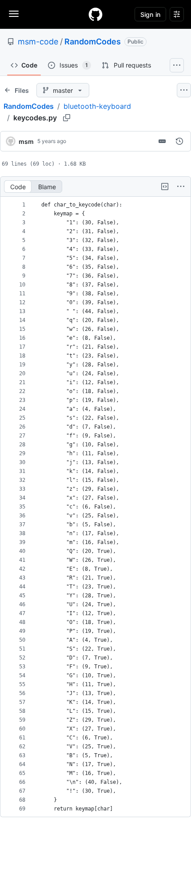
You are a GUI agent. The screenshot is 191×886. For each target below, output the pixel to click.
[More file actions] (181, 186)
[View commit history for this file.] (179, 141)
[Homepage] (95, 14)
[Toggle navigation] (13, 13)
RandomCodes (92, 41)
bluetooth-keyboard (97, 106)
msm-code (38, 41)
